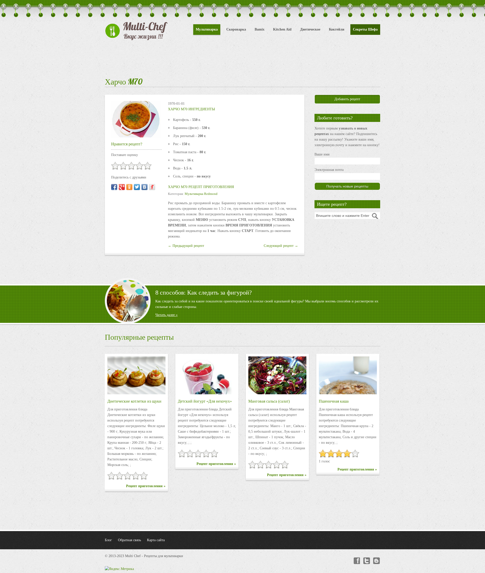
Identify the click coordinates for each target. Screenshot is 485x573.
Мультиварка (207, 29)
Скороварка (236, 29)
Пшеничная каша (334, 401)
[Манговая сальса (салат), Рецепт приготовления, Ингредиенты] (277, 375)
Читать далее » (166, 315)
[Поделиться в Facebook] (114, 187)
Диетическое (310, 29)
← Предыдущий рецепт (186, 246)
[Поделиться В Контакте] (144, 187)
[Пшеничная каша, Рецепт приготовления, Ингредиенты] (348, 375)
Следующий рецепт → (281, 246)
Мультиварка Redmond (201, 194)
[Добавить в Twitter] (137, 187)
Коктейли (336, 29)
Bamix (259, 29)
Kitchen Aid (282, 29)
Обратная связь (129, 540)
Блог (108, 540)
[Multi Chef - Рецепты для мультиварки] (136, 31)
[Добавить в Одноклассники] (129, 187)
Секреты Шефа (365, 29)
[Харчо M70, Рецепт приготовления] (136, 119)
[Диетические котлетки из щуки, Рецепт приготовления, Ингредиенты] (136, 375)
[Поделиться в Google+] (122, 187)
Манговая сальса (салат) (269, 401)
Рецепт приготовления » (145, 486)
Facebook (356, 560)
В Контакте (376, 560)
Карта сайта (156, 540)
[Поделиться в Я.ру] (152, 187)
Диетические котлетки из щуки (134, 401)
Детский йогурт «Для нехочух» (205, 401)
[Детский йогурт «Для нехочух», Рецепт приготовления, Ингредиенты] (207, 375)
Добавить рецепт (347, 99)
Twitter (366, 560)
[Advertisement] (242, 58)
